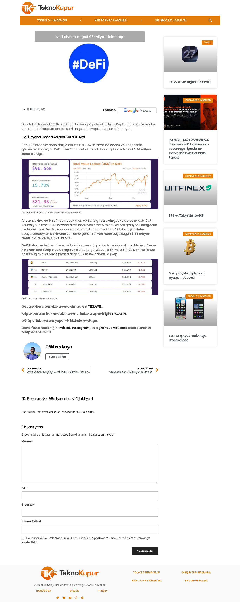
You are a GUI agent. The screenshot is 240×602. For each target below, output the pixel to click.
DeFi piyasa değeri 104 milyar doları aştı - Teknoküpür (65, 411)
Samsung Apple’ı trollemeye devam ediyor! (187, 337)
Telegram (99, 328)
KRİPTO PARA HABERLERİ (111, 20)
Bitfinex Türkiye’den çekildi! (186, 215)
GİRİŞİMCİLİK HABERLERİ (170, 20)
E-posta (28, 504)
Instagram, (81, 328)
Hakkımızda (43, 591)
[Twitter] (57, 597)
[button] (210, 20)
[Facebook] (82, 597)
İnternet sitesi (31, 521)
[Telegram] (70, 597)
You (116, 328)
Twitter (64, 328)
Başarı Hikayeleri (196, 580)
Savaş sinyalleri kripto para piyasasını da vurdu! (186, 275)
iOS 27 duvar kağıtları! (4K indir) (189, 82)
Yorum (27, 441)
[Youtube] (63, 597)
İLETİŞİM (102, 591)
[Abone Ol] (137, 110)
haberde (50, 254)
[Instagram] (76, 597)
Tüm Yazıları (57, 357)
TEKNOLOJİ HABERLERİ (52, 20)
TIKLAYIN (95, 306)
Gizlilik (74, 591)
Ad (25, 488)
